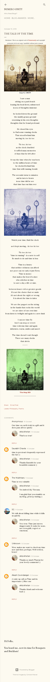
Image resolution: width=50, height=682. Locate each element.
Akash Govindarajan (20, 575)
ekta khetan (24, 432)
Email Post (14, 405)
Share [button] (6, 405)
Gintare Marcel (31, 675)
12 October (35, 520)
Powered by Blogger (27, 670)
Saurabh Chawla (19, 448)
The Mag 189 (25, 392)
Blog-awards (19, 18)
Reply (14, 443)
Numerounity (32, 40)
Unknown (16, 543)
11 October (30, 449)
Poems (21, 409)
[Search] (44, 4)
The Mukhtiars (18, 478)
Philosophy (13, 409)
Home (7, 18)
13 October (35, 556)
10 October (28, 421)
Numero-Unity (13, 9)
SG (13, 509)
